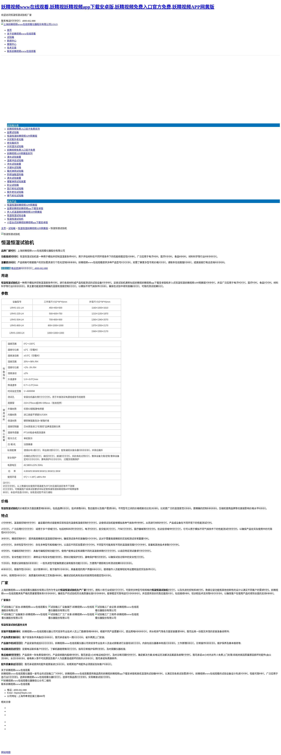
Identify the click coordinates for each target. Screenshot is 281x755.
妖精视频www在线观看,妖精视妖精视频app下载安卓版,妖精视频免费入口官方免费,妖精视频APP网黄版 (107, 7)
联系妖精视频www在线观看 (21, 51)
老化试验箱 (170, 740)
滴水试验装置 (14, 178)
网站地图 (161, 746)
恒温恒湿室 (184, 740)
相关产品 (11, 201)
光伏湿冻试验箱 (15, 146)
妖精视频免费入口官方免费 (21, 150)
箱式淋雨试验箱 (15, 171)
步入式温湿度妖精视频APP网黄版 (24, 212)
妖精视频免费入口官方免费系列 (23, 129)
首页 (9, 30)
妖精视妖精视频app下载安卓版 (116, 740)
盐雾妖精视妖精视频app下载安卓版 (25, 208)
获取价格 (6, 268)
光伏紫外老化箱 (15, 139)
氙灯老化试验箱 (15, 188)
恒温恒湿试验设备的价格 (20, 729)
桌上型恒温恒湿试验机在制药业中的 (25, 711)
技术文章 (11, 48)
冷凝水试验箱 (14, 167)
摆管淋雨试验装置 (16, 181)
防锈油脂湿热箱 (15, 174)
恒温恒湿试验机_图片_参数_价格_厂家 (27, 708)
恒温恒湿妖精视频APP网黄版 (22, 136)
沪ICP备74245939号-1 (193, 746)
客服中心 (11, 44)
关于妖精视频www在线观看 (21, 33)
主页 (3, 228)
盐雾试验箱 (13, 132)
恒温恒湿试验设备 (16, 215)
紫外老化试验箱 (15, 192)
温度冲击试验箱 (15, 160)
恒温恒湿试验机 (15, 219)
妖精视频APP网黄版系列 (19, 153)
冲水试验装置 (14, 164)
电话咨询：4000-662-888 (29, 268)
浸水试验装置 (14, 157)
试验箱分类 (13, 125)
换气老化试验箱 (15, 195)
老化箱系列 (13, 143)
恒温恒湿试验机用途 (17, 725)
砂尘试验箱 (13, 185)
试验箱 (10, 37)
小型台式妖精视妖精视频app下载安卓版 (27, 222)
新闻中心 (11, 40)
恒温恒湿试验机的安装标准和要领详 (25, 722)
